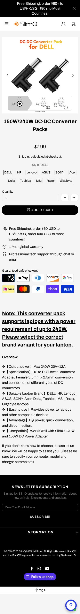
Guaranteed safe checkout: (20, 270)
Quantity (7, 191)
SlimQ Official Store (26, 24)
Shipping (24, 156)
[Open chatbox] (71, 605)
